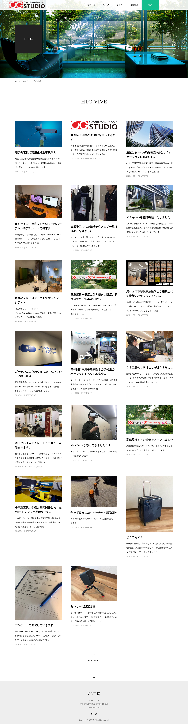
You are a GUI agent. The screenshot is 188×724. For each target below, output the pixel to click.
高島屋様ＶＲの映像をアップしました (149, 436)
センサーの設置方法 (83, 603)
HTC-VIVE (29, 168)
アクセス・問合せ (91, 14)
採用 (150, 5)
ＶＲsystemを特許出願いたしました (148, 213)
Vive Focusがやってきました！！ (91, 441)
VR (35, 168)
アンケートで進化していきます (34, 621)
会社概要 (134, 5)
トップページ (90, 5)
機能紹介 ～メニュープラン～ (34, 688)
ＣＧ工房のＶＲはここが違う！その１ (149, 364)
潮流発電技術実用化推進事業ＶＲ (35, 149)
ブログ (119, 5)
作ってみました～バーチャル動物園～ (94, 509)
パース (95, 155)
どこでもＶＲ (134, 533)
